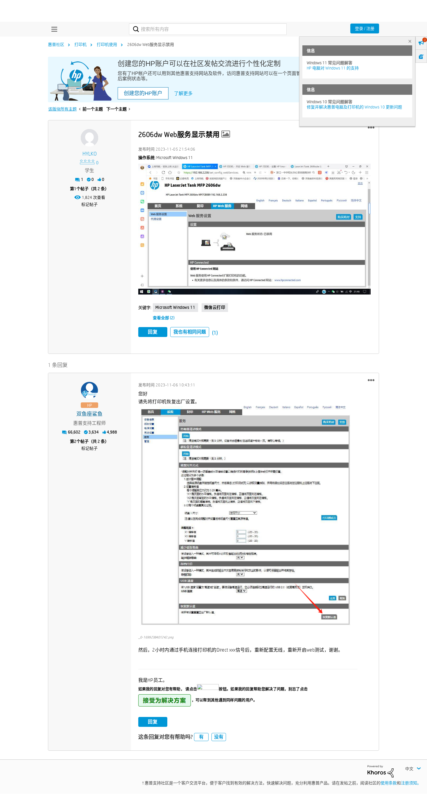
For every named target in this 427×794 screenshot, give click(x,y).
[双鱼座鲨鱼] (89, 390)
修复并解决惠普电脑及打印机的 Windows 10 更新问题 (354, 107)
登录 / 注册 (364, 28)
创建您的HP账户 (143, 93)
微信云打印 (214, 307)
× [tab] (410, 41)
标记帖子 (89, 204)
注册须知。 (411, 783)
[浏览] (53, 29)
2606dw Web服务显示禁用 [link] (150, 44)
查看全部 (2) (164, 317)
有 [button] (201, 737)
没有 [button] (218, 737)
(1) (215, 332)
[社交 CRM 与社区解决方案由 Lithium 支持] (380, 771)
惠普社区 (56, 44)
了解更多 (183, 93)
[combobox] (208, 29)
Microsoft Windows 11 (175, 307)
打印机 (80, 44)
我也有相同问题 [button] (189, 332)
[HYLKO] (89, 138)
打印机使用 (107, 44)
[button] (371, 127)
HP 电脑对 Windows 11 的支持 (333, 68)
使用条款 (389, 783)
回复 (153, 332)
